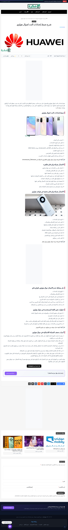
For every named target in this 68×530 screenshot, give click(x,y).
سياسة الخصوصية (33, 524)
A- (18, 55)
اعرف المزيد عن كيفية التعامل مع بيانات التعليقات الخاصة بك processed (28, 495)
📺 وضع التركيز (5, 55)
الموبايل (36, 18)
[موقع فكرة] (34, 6)
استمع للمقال (27, 55)
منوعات (25, 11)
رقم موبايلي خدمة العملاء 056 (59, 448)
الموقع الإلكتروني (30, 487)
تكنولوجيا (40, 18)
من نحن (20, 524)
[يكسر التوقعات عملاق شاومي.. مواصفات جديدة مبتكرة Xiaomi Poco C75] (12, 442)
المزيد (20, 11)
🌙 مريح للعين (13, 55)
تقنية (32, 11)
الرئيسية (49, 11)
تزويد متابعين (46, 524)
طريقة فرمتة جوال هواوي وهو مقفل (51, 241)
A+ (21, 55)
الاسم (63, 481)
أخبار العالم (44, 11)
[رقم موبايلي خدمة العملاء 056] (55, 441)
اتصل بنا (40, 524)
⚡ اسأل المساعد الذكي (10, 373)
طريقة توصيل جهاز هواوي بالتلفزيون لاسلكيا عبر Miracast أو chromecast (41, 159)
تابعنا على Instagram (34, 366)
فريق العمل (26, 524)
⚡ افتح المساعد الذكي (8, 507)
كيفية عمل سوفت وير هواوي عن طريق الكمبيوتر (48, 327)
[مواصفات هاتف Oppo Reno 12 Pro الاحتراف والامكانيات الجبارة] (34, 441)
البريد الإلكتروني (62, 487)
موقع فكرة (58, 108)
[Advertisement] (34, 80)
